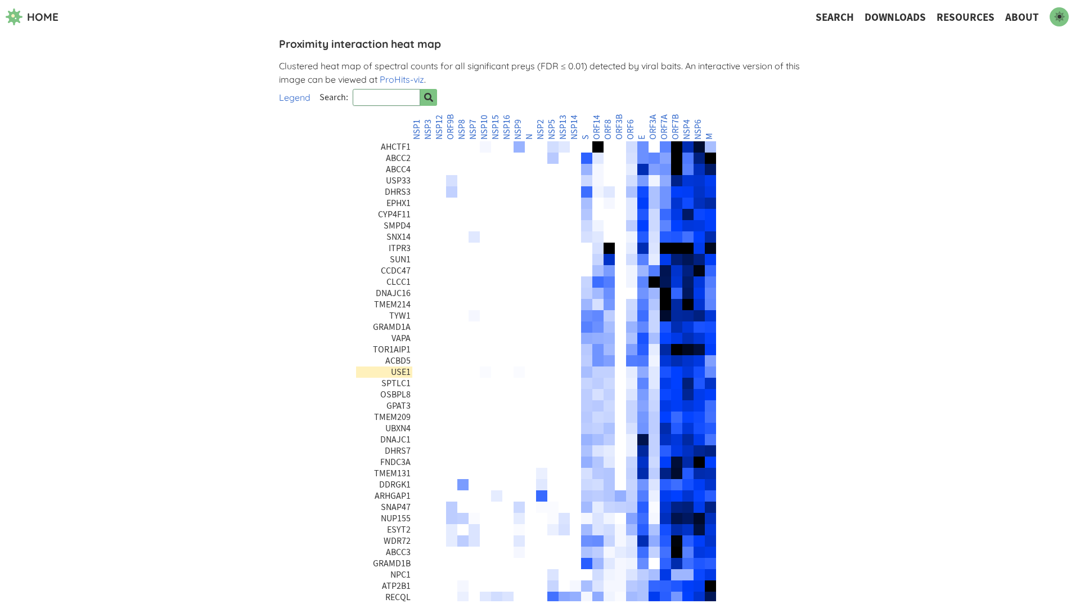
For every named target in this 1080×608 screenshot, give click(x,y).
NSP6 (698, 129)
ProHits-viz (402, 79)
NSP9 (518, 129)
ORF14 (596, 127)
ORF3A (653, 127)
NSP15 (495, 127)
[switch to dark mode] (1059, 16)
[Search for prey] (428, 97)
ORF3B (619, 127)
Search (835, 17)
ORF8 (608, 129)
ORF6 (630, 129)
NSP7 (473, 129)
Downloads (895, 17)
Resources (965, 17)
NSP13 (563, 127)
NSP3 (428, 129)
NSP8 (461, 129)
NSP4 (686, 129)
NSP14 (574, 127)
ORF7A (664, 127)
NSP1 (416, 129)
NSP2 (540, 129)
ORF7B (675, 127)
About (1022, 17)
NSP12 (439, 127)
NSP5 (551, 129)
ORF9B (450, 127)
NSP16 (506, 127)
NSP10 (484, 127)
